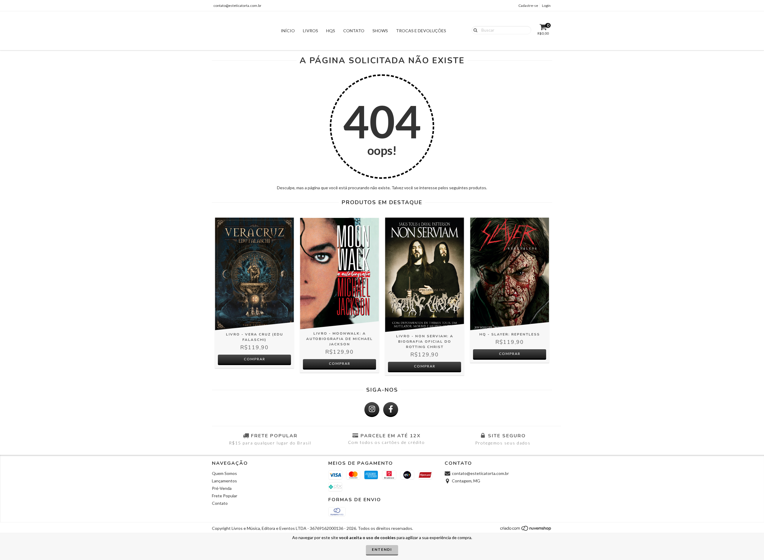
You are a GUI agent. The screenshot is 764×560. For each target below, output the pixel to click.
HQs (330, 30)
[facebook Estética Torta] (390, 409)
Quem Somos (224, 473)
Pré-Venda (222, 488)
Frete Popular (224, 495)
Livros (310, 30)
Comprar (254, 359)
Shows (380, 30)
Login (546, 5)
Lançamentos (224, 480)
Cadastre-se (528, 5)
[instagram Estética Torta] (371, 409)
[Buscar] (474, 29)
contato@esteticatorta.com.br (237, 5)
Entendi (382, 549)
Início (288, 30)
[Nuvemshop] (526, 529)
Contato (353, 30)
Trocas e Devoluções (421, 30)
